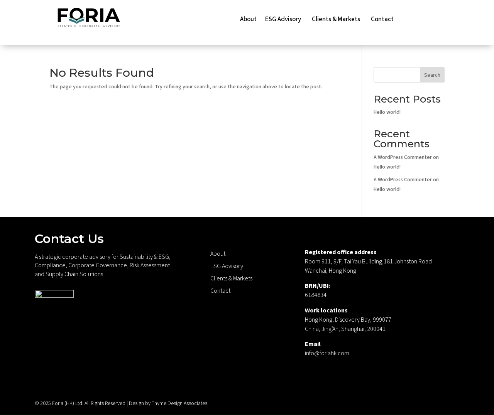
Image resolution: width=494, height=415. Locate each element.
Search (432, 75)
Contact (382, 20)
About (248, 20)
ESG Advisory (284, 20)
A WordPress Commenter (403, 180)
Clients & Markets (337, 20)
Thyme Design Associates (179, 403)
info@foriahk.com (327, 353)
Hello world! (387, 112)
